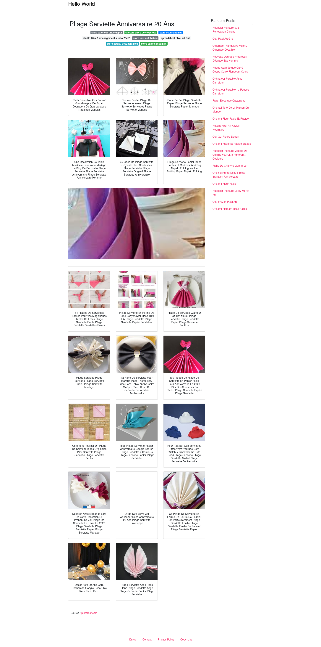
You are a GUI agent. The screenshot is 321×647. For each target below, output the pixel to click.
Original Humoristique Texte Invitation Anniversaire (229, 174)
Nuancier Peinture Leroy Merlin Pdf (231, 192)
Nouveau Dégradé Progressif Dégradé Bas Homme (230, 58)
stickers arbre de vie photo (140, 32)
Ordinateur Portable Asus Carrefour (227, 80)
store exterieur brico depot (106, 32)
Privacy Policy (166, 639)
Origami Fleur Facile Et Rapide (231, 118)
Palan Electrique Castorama (229, 100)
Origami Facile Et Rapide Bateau (232, 143)
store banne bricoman (153, 43)
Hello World (81, 3)
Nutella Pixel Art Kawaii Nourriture (226, 127)
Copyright (186, 639)
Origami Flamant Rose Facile (230, 209)
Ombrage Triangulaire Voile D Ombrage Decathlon (230, 47)
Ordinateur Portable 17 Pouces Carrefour (231, 91)
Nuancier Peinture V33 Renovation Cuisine (226, 29)
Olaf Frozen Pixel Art (225, 201)
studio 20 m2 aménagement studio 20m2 (106, 38)
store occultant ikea (171, 32)
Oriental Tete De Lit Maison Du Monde (231, 109)
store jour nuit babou (145, 38)
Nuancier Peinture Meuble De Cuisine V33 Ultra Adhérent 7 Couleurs (230, 154)
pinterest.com (89, 613)
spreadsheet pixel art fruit (175, 38)
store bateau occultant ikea (122, 43)
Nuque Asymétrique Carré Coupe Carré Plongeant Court (230, 69)
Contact (147, 639)
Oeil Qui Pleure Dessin (226, 136)
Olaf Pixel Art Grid (223, 38)
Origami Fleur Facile (224, 183)
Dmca (132, 639)
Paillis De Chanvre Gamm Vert (230, 165)
